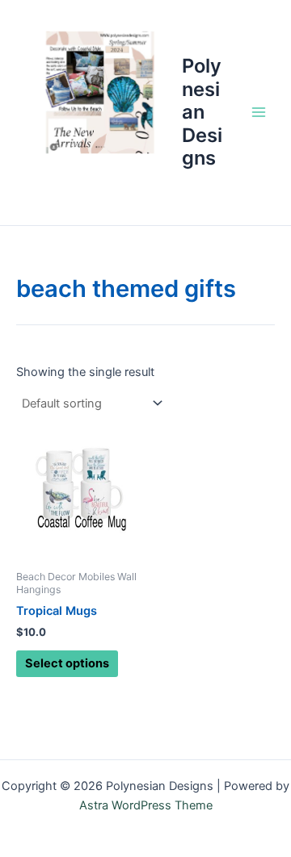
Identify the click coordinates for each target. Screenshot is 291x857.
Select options (67, 663)
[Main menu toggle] (258, 112)
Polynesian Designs (202, 111)
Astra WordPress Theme (146, 805)
